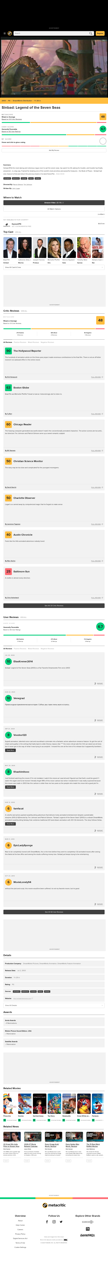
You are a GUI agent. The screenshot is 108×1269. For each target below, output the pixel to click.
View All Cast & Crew (13, 267)
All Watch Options (54, 209)
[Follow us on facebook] (47, 1223)
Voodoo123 (17, 735)
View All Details (11, 1005)
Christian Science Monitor (24, 461)
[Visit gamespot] (88, 1223)
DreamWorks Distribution (22, 101)
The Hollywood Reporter (23, 351)
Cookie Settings (20, 1247)
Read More (10, 750)
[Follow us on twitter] (61, 1223)
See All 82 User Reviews (54, 912)
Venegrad (16, 698)
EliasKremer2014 (20, 661)
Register (100, 33)
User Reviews (11, 617)
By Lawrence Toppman (12, 524)
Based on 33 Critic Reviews (12, 119)
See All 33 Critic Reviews (54, 606)
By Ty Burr (8, 414)
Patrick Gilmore (18, 184)
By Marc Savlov (10, 561)
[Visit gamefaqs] (88, 1236)
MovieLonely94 (19, 882)
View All (18, 232)
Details (7, 955)
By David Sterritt (10, 487)
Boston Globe (17, 388)
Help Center (20, 1225)
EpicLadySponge (20, 845)
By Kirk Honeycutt (11, 377)
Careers (20, 1230)
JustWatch (101, 214)
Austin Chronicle (19, 535)
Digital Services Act (20, 1238)
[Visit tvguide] (88, 1230)
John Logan (16, 188)
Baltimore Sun (18, 572)
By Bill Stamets (10, 450)
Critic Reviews (11, 310)
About (20, 1221)
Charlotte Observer (20, 498)
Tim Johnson (28, 184)
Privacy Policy (20, 1234)
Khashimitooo (18, 772)
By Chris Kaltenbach (12, 598)
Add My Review (54, 150)
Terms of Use (20, 1243)
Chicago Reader (19, 424)
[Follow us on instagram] (54, 1223)
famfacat (15, 809)
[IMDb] (65, 1240)
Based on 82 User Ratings (11, 132)
